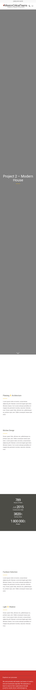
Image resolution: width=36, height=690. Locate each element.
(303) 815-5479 (18, 1)
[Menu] (32, 6)
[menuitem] (28, 6)
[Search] (28, 6)
